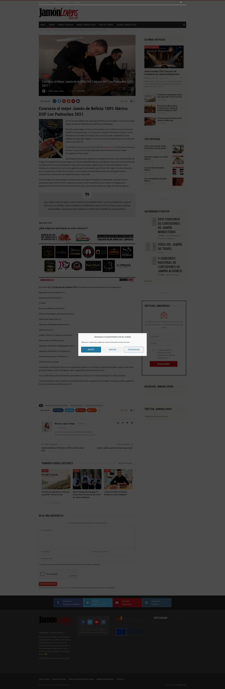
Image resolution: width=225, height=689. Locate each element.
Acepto (91, 349)
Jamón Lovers (44, 2)
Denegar (112, 349)
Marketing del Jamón (61, 2)
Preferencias (134, 349)
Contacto (76, 2)
